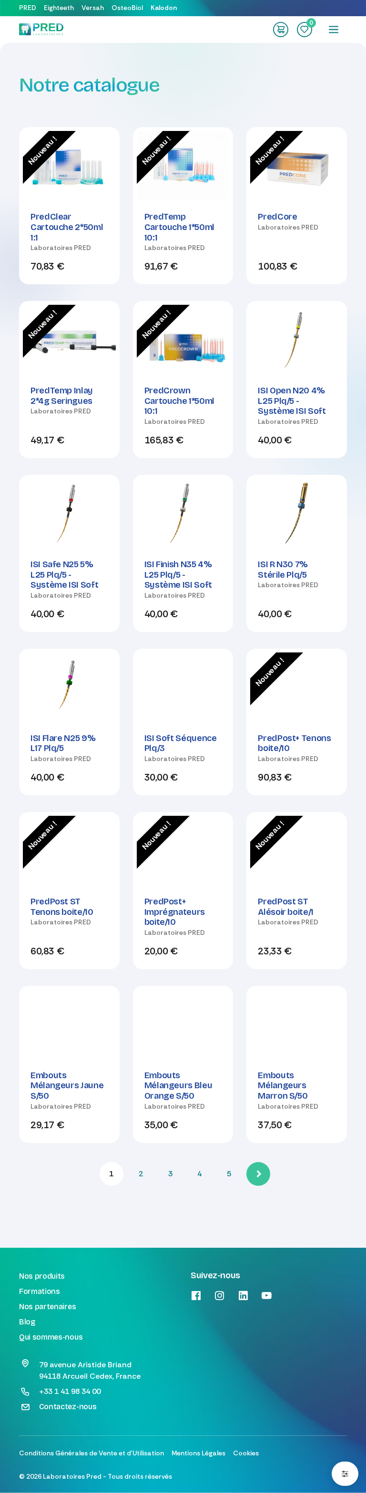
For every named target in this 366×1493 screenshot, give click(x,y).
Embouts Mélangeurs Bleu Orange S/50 (178, 1085)
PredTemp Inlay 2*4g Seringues (61, 395)
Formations (39, 1291)
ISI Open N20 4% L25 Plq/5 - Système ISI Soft (291, 400)
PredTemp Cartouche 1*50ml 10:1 (179, 226)
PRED (27, 7)
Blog (27, 1321)
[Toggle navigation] (333, 29)
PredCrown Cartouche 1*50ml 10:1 (179, 400)
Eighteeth (59, 7)
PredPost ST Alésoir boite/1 (286, 906)
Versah (92, 7)
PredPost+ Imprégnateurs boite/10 (174, 911)
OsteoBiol (127, 7)
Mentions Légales (198, 1453)
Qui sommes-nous (50, 1337)
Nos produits (42, 1276)
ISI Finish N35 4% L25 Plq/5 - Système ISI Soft (178, 574)
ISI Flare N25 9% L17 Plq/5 (62, 743)
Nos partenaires (47, 1306)
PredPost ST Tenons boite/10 (61, 906)
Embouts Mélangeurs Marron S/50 (282, 1085)
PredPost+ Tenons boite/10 (294, 743)
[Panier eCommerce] (281, 29)
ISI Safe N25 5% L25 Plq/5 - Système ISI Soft (64, 574)
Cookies (246, 1453)
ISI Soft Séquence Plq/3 (180, 743)
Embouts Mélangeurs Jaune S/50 (66, 1085)
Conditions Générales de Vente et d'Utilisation (91, 1453)
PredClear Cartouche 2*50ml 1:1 (66, 226)
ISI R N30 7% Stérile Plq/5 (283, 569)
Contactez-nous (68, 1406)
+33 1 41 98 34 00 (70, 1391)
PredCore (277, 216)
